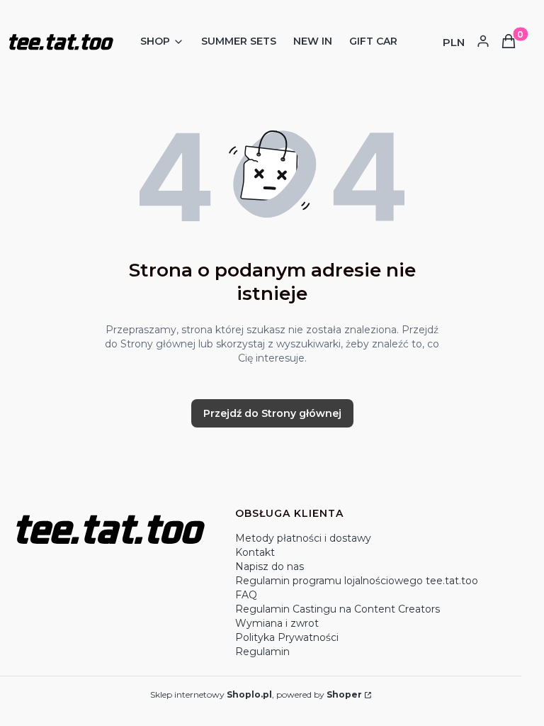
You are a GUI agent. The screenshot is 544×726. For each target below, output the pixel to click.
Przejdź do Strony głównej (272, 413)
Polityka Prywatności (287, 637)
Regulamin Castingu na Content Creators (337, 609)
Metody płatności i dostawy (303, 538)
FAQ (246, 594)
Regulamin (262, 651)
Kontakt (255, 552)
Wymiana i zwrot (277, 623)
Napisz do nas (269, 566)
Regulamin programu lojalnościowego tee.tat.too (356, 580)
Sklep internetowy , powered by (256, 694)
